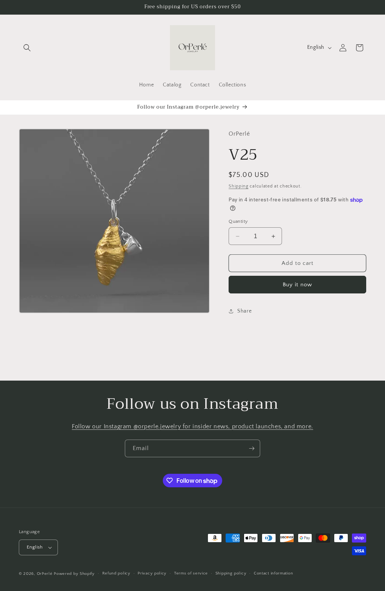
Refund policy (116, 573)
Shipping (239, 186)
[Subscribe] (251, 448)
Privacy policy (152, 573)
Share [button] (244, 311)
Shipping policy (231, 573)
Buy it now (297, 284)
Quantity (238, 221)
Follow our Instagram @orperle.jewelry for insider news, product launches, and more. (192, 426)
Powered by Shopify (74, 573)
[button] (27, 47)
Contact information (273, 573)
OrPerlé (45, 573)
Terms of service (191, 573)
